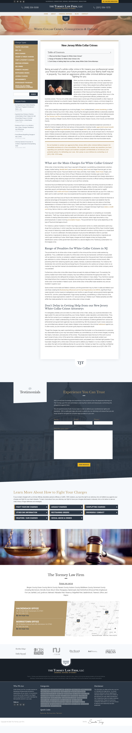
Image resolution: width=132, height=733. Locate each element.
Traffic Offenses (76, 703)
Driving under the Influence (78, 691)
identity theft (64, 169)
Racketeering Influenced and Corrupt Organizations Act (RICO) (80, 290)
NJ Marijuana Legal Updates (69, 697)
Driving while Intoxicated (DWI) (48, 693)
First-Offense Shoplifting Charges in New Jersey (25, 135)
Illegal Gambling (65, 695)
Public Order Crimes (77, 699)
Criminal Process (45, 691)
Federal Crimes (85, 693)
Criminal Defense (76, 689)
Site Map (44, 713)
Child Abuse (68, 689)
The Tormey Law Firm (54, 116)
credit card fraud (62, 191)
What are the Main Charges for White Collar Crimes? (65, 56)
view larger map (23, 615)
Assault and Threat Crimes (57, 689)
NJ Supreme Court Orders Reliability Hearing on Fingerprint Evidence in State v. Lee (25, 107)
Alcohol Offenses (45, 689)
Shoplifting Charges (95, 507)
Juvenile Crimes (83, 695)
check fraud (99, 172)
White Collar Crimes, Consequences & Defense (24, 86)
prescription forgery (74, 220)
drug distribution (65, 129)
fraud (82, 109)
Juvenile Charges (21, 76)
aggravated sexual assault (104, 127)
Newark (65, 1)
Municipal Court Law (56, 697)
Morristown (58, 1)
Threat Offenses (66, 703)
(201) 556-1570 (103, 7)
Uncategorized (84, 703)
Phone (97, 419)
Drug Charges (20, 53)
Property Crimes (45, 699)
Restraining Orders (22, 73)
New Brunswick (73, 1)
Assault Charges (59, 507)
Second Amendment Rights (58, 701)
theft (85, 129)
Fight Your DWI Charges (27, 507)
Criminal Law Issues (86, 689)
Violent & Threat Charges (24, 57)
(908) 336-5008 (31, 7)
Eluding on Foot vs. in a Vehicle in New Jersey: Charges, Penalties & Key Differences (24, 127)
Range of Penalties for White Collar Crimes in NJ (64, 59)
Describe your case (61, 429)
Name (56, 419)
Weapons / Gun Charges (27, 518)
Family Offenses (76, 693)
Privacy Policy (52, 713)
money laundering (101, 109)
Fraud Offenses (44, 695)
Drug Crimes (60, 693)
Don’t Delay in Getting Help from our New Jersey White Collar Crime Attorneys (73, 61)
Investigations (74, 695)
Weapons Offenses (21, 63)
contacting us (101, 152)
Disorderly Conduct (95, 513)
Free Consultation (110, 1)
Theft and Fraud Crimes (55, 703)
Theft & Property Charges (24, 60)
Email (76, 419)
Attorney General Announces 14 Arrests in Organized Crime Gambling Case (25, 144)
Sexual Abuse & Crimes (61, 518)
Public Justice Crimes (66, 699)
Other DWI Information (26, 513)
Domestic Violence (21, 70)
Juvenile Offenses (45, 697)
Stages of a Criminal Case (78, 701)
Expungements (20, 79)
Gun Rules (52, 695)
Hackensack (49, 1)
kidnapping (48, 129)
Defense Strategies (55, 691)
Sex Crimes (19, 66)
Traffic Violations (21, 47)
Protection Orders (54, 699)
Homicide (58, 695)
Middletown (82, 1)
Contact (60, 713)
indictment (102, 324)
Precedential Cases (82, 697)
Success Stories (45, 703)
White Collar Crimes (56, 706)
